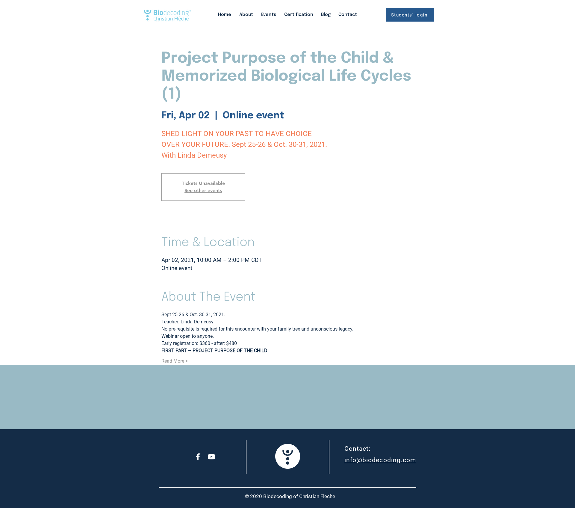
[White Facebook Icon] (197, 456)
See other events (203, 190)
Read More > (174, 361)
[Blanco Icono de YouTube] (211, 456)
